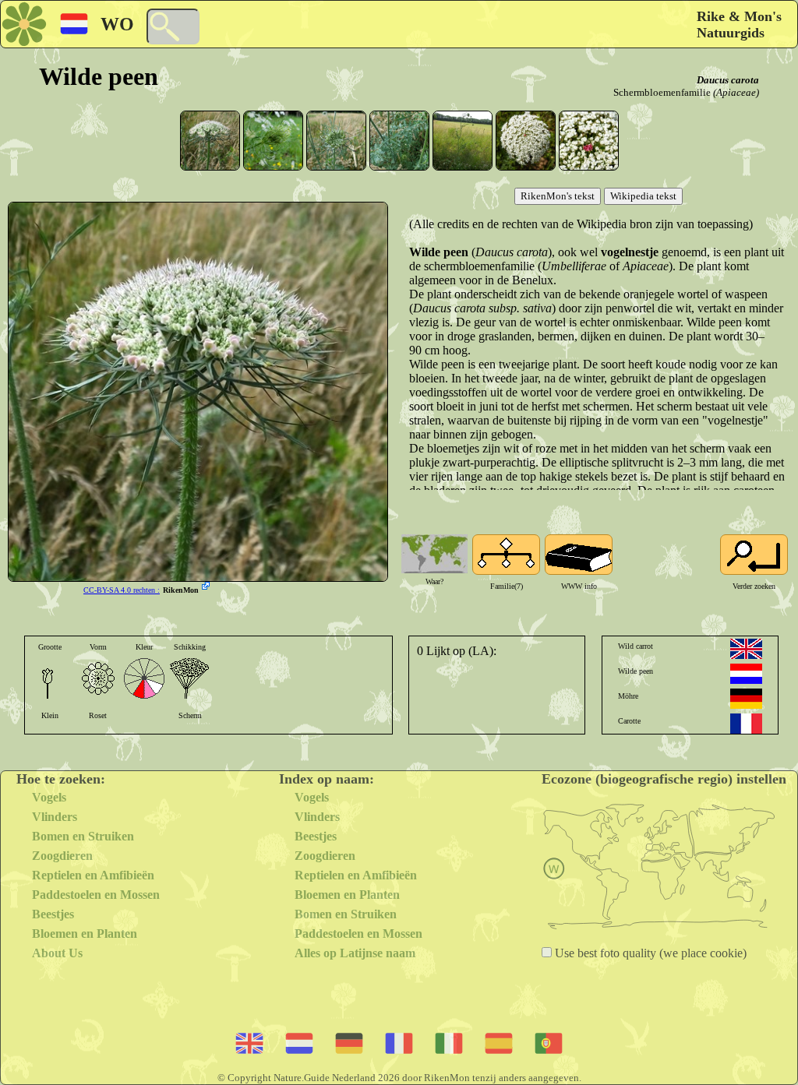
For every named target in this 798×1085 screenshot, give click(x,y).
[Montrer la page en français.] (746, 723)
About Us (57, 953)
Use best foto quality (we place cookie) (649, 953)
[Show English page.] (746, 649)
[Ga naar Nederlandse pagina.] (746, 674)
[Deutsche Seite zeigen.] (746, 699)
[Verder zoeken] (754, 554)
